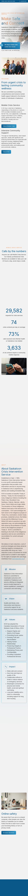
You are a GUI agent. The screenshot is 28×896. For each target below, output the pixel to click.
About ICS (6, 152)
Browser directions (8, 833)
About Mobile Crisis (9, 126)
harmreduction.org (18, 559)
